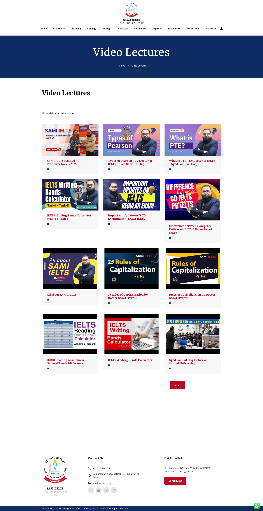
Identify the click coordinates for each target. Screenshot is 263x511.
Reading (91, 29)
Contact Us (210, 29)
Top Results (174, 29)
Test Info (58, 29)
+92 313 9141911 (101, 468)
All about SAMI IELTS (62, 294)
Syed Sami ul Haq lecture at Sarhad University (188, 361)
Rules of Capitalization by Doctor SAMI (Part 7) (192, 296)
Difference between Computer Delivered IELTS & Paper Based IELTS (190, 229)
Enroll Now (175, 480)
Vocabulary (140, 29)
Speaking (123, 29)
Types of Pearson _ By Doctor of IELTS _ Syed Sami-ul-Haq (130, 162)
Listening (76, 29)
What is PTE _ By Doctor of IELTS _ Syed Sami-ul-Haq (192, 162)
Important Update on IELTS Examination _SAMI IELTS (127, 217)
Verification (192, 29)
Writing (106, 29)
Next (177, 385)
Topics (156, 29)
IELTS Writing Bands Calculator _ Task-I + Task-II (70, 217)
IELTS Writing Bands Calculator (130, 360)
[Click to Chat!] (257, 506)
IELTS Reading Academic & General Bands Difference (66, 361)
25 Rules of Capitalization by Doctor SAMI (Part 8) (128, 296)
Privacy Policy (91, 508)
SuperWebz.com (120, 508)
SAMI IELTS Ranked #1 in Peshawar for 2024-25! (64, 162)
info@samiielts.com (102, 483)
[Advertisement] (131, 420)
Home (43, 29)
